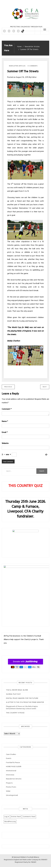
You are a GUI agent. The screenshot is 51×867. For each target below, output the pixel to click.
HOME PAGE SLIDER (13, 766)
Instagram (13, 31)
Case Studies (11, 754)
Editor (34, 77)
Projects (9, 783)
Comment (7, 409)
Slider (8, 791)
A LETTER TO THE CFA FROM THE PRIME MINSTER (25, 702)
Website (5, 443)
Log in (6, 816)
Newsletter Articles (17, 66)
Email (5, 432)
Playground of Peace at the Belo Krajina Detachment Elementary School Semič (22, 707)
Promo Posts (11, 787)
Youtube (18, 31)
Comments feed (29, 816)
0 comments (33, 66)
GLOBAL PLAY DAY (13, 694)
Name (5, 421)
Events (8, 758)
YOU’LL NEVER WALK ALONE (17, 690)
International (11, 770)
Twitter (9, 31)
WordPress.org (10, 821)
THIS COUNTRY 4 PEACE (15, 712)
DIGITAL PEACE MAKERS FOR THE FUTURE (22, 698)
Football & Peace (13, 762)
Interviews (10, 775)
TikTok (22, 31)
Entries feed (16, 816)
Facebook (4, 31)
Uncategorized (12, 795)
